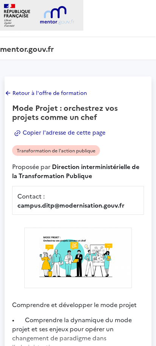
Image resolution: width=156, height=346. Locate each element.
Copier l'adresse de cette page (63, 132)
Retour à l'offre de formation (49, 92)
